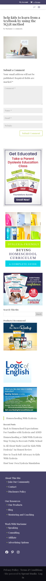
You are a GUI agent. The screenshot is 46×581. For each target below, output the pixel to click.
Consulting (14, 532)
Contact (12, 486)
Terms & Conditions (31, 569)
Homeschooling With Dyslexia (21, 418)
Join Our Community (19, 481)
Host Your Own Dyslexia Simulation (21, 463)
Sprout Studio (29, 573)
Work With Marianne (15, 523)
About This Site (13, 477)
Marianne (9, 29)
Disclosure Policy (17, 491)
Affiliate (12, 537)
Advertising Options (18, 542)
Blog (10, 509)
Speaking (13, 527)
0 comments (18, 29)
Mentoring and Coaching (21, 514)
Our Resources (12, 501)
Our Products (15, 504)
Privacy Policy (11, 569)
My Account (23, 2)
